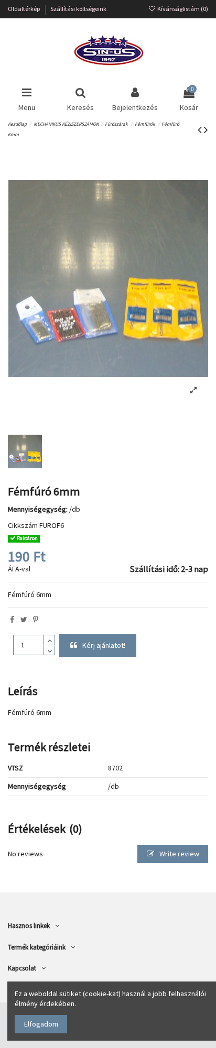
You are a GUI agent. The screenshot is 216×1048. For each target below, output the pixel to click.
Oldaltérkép (24, 9)
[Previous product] (201, 130)
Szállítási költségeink (78, 9)
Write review (178, 853)
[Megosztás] (12, 619)
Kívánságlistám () (182, 9)
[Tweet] (23, 619)
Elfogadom (41, 1024)
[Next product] (206, 130)
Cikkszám (23, 525)
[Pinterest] (35, 619)
